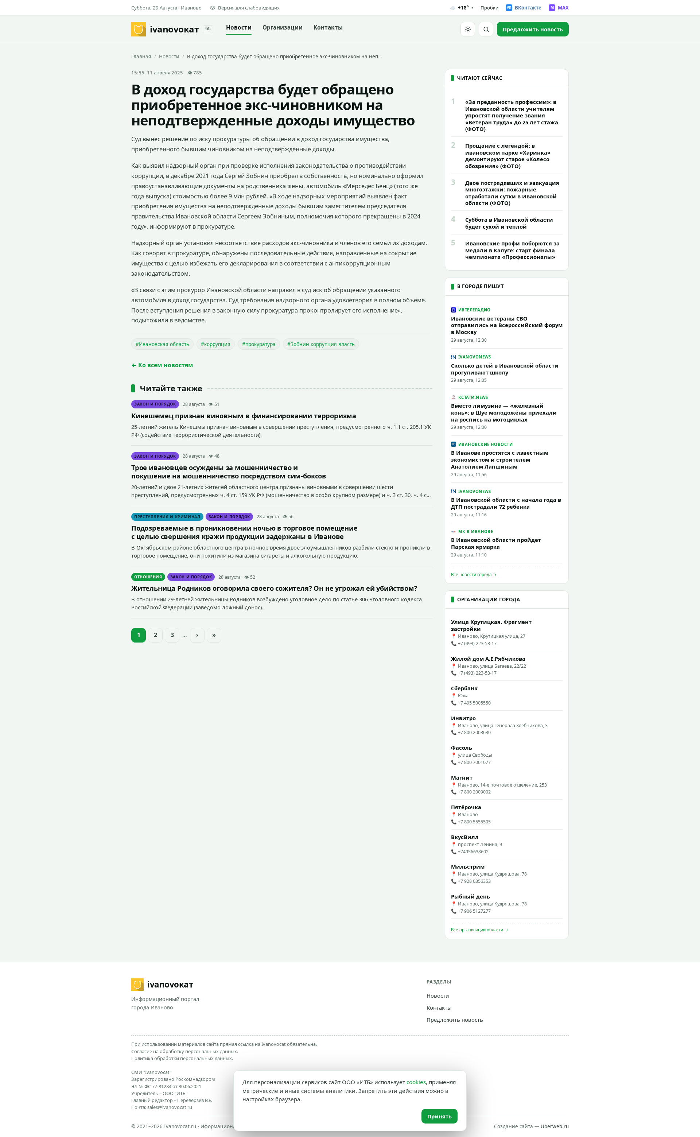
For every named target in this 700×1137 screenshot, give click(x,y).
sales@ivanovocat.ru (169, 1107)
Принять (439, 1116)
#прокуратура (259, 344)
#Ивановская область (162, 344)
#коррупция (215, 344)
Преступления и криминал (167, 516)
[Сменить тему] (467, 29)
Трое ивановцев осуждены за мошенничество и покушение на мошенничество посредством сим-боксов (228, 471)
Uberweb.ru (555, 1126)
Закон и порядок (155, 404)
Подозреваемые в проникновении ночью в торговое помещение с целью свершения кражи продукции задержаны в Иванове (244, 532)
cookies (416, 1082)
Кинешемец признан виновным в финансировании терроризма (243, 415)
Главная (141, 56)
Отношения (148, 576)
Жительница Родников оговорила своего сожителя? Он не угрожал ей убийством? (274, 588)
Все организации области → (479, 929)
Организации (282, 27)
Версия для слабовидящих (249, 7)
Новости (239, 27)
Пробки (489, 7)
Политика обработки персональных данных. (182, 1058)
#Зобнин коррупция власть (321, 344)
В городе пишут (480, 286)
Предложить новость (455, 1019)
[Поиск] (486, 29)
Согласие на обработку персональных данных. (184, 1051)
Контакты (328, 27)
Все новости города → (474, 574)
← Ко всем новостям (162, 365)
